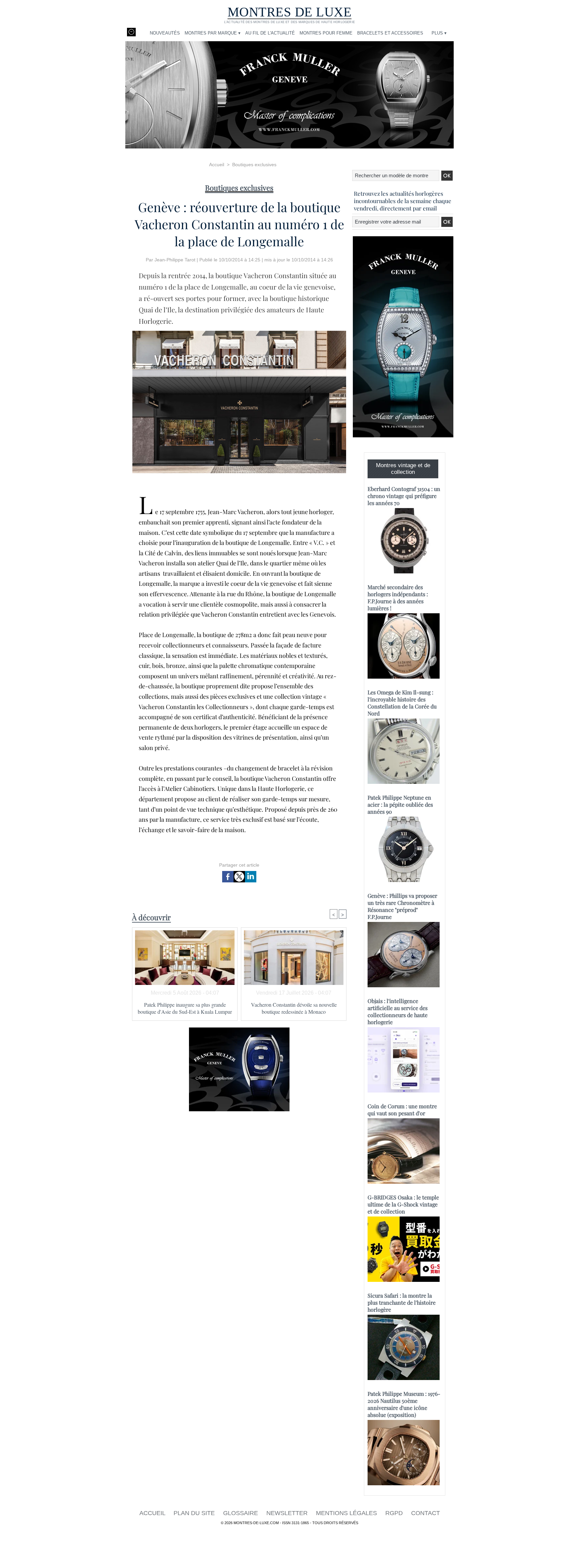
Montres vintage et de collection (403, 468)
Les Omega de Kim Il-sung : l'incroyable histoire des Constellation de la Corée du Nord (402, 703)
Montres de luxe (290, 12)
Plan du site (195, 1513)
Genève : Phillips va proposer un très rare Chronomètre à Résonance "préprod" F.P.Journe (402, 906)
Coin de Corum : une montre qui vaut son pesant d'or (402, 1110)
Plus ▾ (439, 33)
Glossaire (241, 1513)
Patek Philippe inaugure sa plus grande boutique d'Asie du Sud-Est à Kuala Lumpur (185, 1008)
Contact (425, 1513)
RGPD (394, 1513)
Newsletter (287, 1513)
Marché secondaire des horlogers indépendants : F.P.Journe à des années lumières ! (398, 597)
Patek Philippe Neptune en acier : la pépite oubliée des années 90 (400, 804)
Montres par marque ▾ (213, 33)
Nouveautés (165, 33)
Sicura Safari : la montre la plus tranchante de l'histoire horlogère (402, 1302)
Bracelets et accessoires (390, 33)
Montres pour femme (326, 33)
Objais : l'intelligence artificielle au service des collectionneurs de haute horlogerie (398, 1011)
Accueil (216, 164)
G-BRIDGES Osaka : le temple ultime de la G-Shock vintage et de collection (403, 1204)
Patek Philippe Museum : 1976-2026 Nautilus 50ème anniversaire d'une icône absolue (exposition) (404, 1404)
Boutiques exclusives (254, 164)
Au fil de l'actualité (270, 33)
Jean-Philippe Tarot (174, 259)
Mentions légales (347, 1513)
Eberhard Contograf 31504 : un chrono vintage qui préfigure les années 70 (404, 495)
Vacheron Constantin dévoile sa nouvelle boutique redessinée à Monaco (294, 1008)
